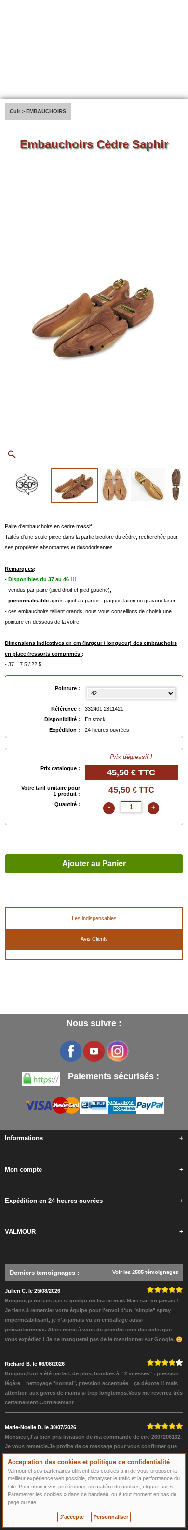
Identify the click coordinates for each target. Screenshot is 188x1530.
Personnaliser (111, 1517)
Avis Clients (94, 939)
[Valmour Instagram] (117, 1051)
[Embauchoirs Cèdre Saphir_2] (114, 484)
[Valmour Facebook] (70, 1051)
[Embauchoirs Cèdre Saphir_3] (148, 484)
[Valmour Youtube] (94, 1051)
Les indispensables (94, 918)
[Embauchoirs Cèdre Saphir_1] (74, 485)
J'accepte (72, 1517)
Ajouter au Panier (94, 863)
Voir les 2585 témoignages (145, 1272)
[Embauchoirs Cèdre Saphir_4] (176, 484)
